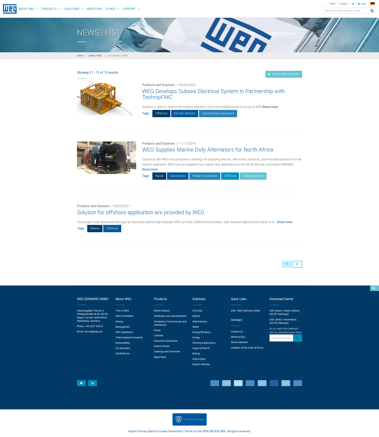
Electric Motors (184, 113)
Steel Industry (199, 321)
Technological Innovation (129, 337)
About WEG (26, 8)
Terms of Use (193, 431)
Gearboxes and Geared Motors (170, 316)
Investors (94, 8)
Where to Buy (238, 337)
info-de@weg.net (93, 331)
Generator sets (253, 176)
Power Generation (204, 176)
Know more (270, 107)
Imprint (132, 431)
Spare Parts (160, 357)
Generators (178, 176)
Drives (157, 330)
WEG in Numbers (124, 316)
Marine (94, 228)
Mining (196, 353)
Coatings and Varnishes (167, 351)
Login (363, 3)
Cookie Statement (170, 431)
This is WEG (122, 310)
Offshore (161, 113)
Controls (158, 335)
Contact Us (237, 331)
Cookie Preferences (193, 419)
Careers (344, 3)
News (333, 3)
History (119, 321)
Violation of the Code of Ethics (247, 347)
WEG (8, 9)
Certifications (122, 353)
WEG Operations (124, 332)
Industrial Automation (166, 341)
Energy (196, 337)
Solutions (71, 8)
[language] (373, 4)
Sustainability (122, 343)
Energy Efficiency (201, 332)
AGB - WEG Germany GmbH (245, 310)
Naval (159, 176)
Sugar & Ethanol (201, 348)
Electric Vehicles (201, 364)
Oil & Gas (197, 310)
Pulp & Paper (198, 359)
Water (195, 327)
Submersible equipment (218, 113)
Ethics (110, 8)
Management (122, 327)
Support (129, 8)
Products (49, 8)
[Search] (372, 11)
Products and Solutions (158, 85)
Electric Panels (162, 346)
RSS (206, 431)
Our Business (122, 348)
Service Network (239, 342)
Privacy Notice (148, 431)
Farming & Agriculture (204, 343)
